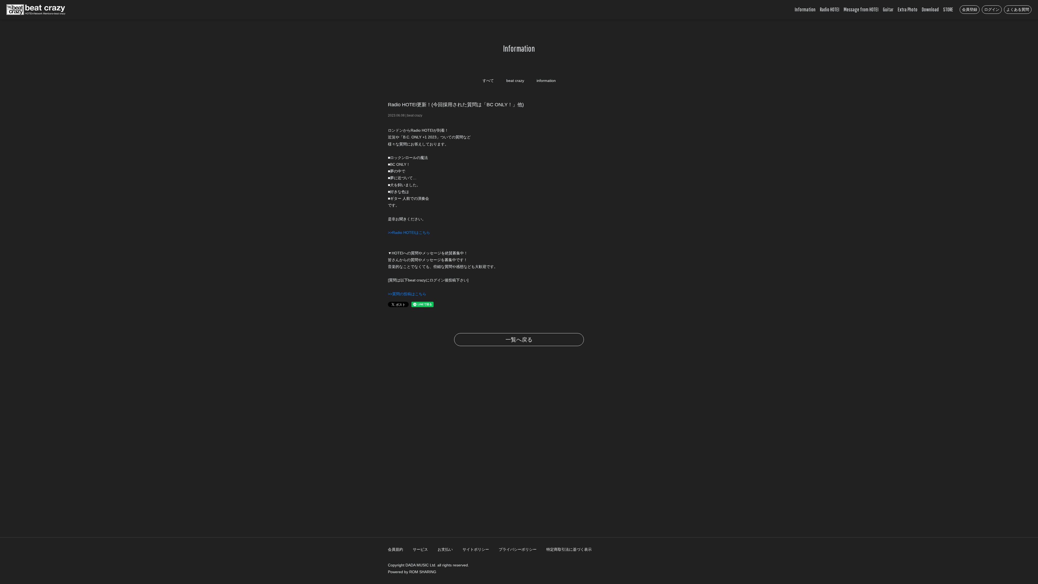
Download (930, 9)
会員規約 (395, 549)
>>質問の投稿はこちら (407, 294)
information (546, 80)
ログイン (991, 9)
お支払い (445, 549)
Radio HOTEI (829, 9)
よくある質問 (1017, 9)
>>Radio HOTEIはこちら (409, 232)
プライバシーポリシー (518, 549)
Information (805, 9)
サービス (420, 549)
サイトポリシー (476, 549)
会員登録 (969, 9)
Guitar (888, 9)
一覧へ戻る (519, 340)
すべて (488, 80)
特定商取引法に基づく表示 (569, 549)
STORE (948, 9)
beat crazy (515, 80)
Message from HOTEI (861, 9)
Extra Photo (907, 9)
